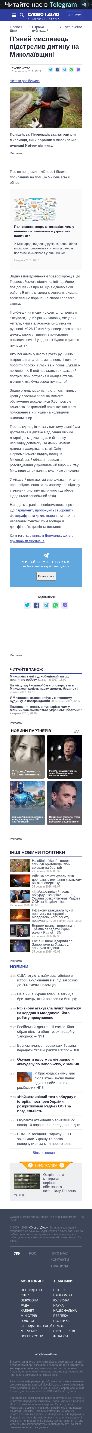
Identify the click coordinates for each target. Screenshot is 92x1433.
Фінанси (60, 1336)
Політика (61, 1321)
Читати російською (25, 81)
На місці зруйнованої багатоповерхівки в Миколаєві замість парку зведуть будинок (44, 688)
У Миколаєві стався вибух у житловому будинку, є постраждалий (45, 699)
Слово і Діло (16, 28)
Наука (58, 1305)
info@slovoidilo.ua (46, 1354)
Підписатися (46, 576)
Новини (19, 966)
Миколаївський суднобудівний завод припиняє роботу (39, 677)
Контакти (59, 1260)
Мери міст (30, 1331)
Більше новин (44, 1152)
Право (58, 1326)
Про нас (60, 1253)
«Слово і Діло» (38, 1227)
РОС (78, 15)
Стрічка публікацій (40, 28)
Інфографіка (46, 1165)
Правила (59, 1266)
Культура (61, 1300)
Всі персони (32, 1336)
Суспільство (72, 27)
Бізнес (59, 1290)
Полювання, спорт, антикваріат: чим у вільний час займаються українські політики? (44, 231)
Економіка (63, 1295)
